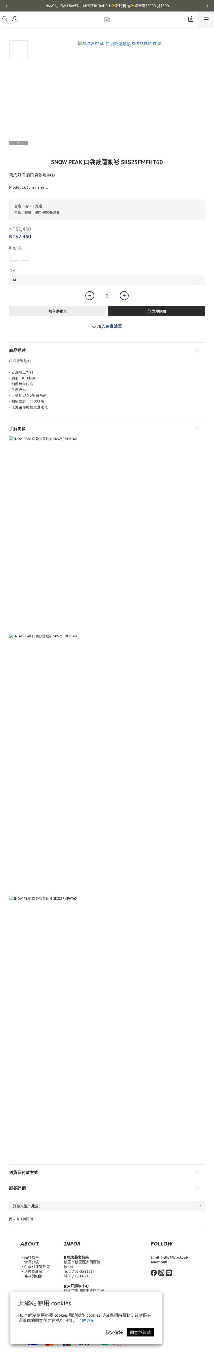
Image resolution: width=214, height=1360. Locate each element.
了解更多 (86, 1320)
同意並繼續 (140, 1332)
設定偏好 (114, 1332)
